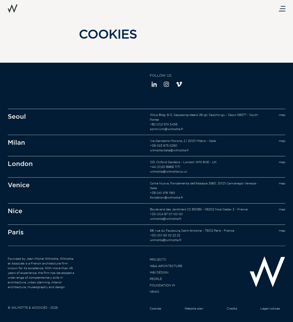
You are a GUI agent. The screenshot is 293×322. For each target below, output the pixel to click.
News (154, 291)
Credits (232, 308)
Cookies (155, 308)
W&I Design (159, 272)
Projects (158, 259)
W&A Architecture (166, 266)
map (282, 115)
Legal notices (270, 308)
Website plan (193, 308)
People (156, 279)
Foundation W (162, 285)
